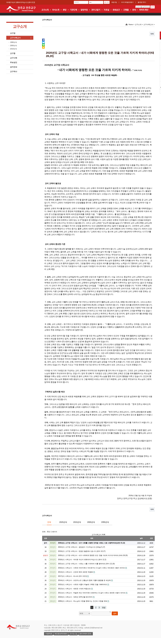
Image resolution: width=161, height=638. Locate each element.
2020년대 (63, 522)
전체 (49, 522)
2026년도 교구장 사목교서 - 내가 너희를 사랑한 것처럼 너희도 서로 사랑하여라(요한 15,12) (91, 543)
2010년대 (13, 49)
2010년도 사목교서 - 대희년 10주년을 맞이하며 (75, 597)
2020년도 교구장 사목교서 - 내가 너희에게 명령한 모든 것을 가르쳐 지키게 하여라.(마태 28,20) (93, 555)
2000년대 (13, 46)
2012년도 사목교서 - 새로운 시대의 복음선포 (74, 589)
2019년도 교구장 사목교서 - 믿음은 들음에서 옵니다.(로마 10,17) (81, 551)
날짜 (141, 538)
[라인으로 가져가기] (43, 45)
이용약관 (49, 634)
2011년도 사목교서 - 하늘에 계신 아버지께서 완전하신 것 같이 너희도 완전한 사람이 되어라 (92, 593)
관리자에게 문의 (85, 634)
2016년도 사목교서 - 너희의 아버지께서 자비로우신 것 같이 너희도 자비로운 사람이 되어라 (91, 568)
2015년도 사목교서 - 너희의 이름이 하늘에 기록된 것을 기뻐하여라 (82, 584)
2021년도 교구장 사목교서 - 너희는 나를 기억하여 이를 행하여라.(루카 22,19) (86, 564)
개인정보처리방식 (61, 634)
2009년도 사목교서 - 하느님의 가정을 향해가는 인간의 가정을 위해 (82, 601)
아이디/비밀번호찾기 (127, 2)
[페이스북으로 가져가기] (43, 40)
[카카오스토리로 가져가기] (43, 47)
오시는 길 (73, 634)
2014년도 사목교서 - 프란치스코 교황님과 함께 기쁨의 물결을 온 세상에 (84, 580)
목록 (152, 34)
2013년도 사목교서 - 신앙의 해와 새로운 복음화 (75, 572)
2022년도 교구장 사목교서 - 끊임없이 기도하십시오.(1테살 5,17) (81, 547)
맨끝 (103, 608)
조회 (151, 538)
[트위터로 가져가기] (43, 42)
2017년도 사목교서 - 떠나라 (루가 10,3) (72, 576)
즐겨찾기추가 (142, 2)
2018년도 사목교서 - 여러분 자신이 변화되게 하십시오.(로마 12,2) (82, 559)
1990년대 (13, 42)
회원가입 (114, 2)
